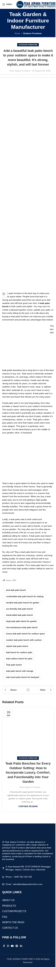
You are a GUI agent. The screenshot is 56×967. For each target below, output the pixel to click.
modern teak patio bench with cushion (24, 640)
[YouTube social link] (12, 946)
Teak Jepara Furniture (19, 71)
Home (17, 33)
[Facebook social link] (4, 946)
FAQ (4, 917)
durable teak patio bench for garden (22, 603)
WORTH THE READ (13, 922)
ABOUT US (8, 900)
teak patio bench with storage (19, 671)
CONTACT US (10, 928)
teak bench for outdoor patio (19, 652)
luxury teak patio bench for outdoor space (25, 634)
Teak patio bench (14, 665)
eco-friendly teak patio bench (19, 609)
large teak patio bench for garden (21, 621)
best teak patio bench (16, 590)
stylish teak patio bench (17, 646)
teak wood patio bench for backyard (22, 677)
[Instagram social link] (8, 946)
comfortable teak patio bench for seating (24, 596)
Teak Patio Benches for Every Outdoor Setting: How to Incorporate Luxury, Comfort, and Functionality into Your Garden (28, 772)
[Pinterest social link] (17, 946)
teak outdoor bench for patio (19, 659)
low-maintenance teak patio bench (22, 628)
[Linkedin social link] (21, 946)
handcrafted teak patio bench (19, 615)
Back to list (28, 690)
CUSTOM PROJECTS (14, 911)
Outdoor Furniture (32, 33)
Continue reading (28, 806)
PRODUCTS (9, 906)
